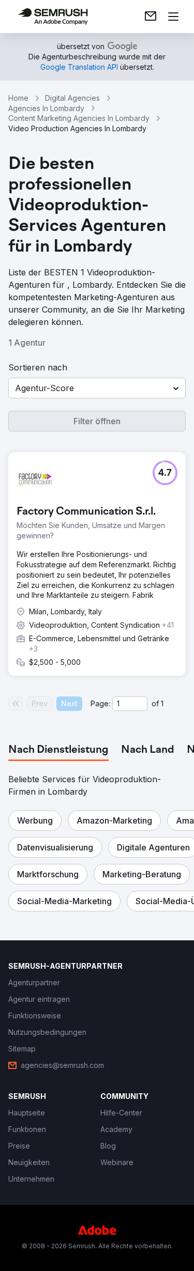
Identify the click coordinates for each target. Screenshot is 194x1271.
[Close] (175, 515)
